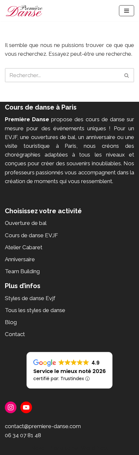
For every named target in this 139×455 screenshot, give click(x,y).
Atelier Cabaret (23, 247)
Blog (11, 322)
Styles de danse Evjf (30, 298)
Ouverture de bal (26, 223)
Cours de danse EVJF (31, 235)
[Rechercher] (127, 75)
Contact (15, 334)
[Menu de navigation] (126, 10)
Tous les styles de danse (35, 310)
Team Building (22, 271)
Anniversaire (20, 259)
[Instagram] (10, 407)
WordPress (95, 448)
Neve (38, 448)
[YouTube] (26, 407)
